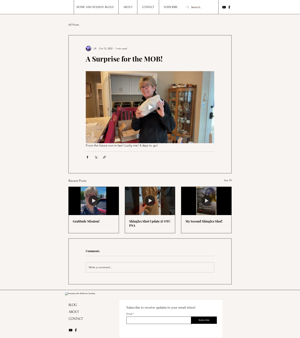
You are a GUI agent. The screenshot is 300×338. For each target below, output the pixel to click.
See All (228, 180)
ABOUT (74, 312)
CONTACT (76, 319)
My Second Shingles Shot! (203, 221)
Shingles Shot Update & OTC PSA (150, 223)
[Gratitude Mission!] (94, 201)
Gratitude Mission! (86, 221)
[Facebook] (229, 7)
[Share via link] (104, 157)
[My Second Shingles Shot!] (206, 201)
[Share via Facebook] (87, 157)
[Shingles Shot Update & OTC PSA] (150, 201)
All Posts (73, 24)
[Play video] (150, 107)
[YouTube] (224, 7)
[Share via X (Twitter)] (96, 157)
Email (129, 314)
